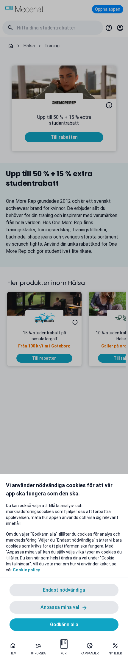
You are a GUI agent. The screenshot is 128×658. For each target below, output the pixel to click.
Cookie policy (26, 569)
